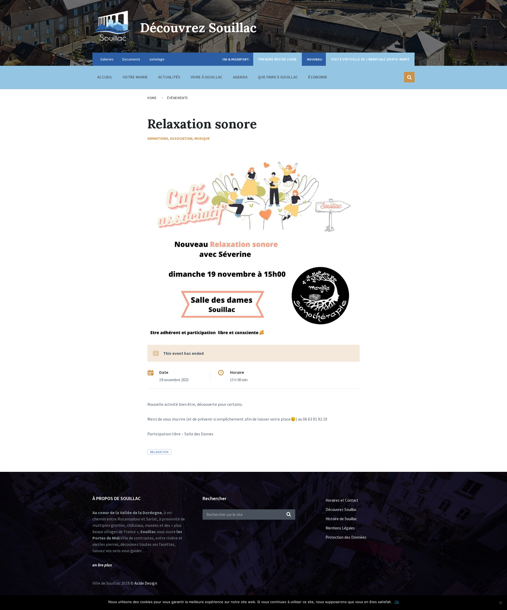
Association (181, 138)
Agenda (240, 77)
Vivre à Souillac (207, 77)
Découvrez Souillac (198, 28)
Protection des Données (346, 537)
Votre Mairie (135, 77)
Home (152, 98)
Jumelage (157, 59)
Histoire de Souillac (341, 518)
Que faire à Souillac (278, 77)
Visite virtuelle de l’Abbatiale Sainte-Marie (370, 59)
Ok (397, 602)
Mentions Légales (340, 527)
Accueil (104, 77)
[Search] (289, 515)
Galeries (107, 59)
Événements (177, 98)
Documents (131, 59)
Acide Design (145, 583)
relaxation (159, 452)
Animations (157, 138)
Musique (202, 138)
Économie (317, 77)
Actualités (169, 77)
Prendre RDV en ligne (278, 59)
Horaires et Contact (342, 500)
